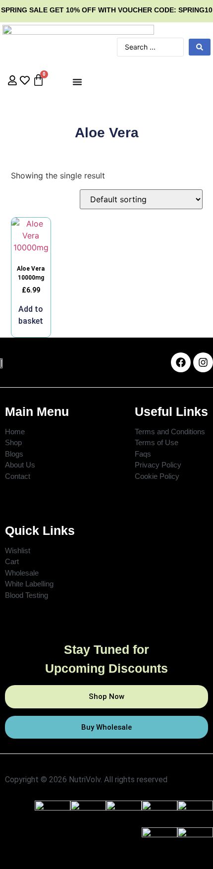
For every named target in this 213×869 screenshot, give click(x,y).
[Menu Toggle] (77, 82)
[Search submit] (200, 47)
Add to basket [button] (30, 315)
